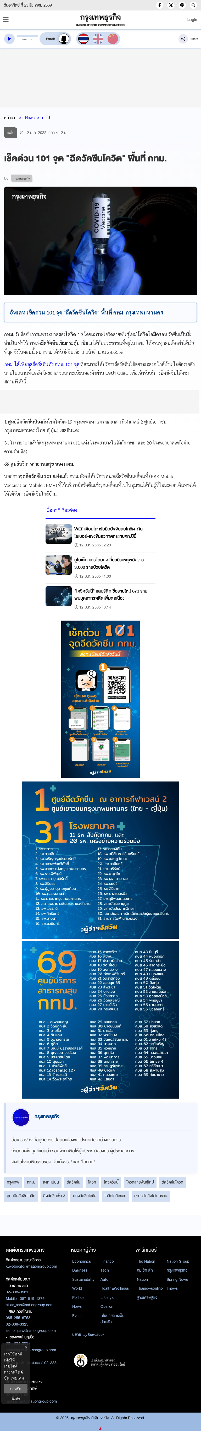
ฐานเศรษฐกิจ (147, 1297)
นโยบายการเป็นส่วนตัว (112, 1319)
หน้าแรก (10, 117)
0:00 (25, 39)
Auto (104, 1279)
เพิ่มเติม (17, 1378)
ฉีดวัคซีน (73, 1182)
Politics (78, 1297)
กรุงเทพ (13, 1182)
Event (77, 1315)
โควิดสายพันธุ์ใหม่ (140, 1182)
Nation (142, 1279)
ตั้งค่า (16, 1398)
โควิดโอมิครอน (115, 1195)
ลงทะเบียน (51, 1182)
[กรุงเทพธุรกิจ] (100, 19)
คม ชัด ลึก (145, 1270)
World (77, 1288)
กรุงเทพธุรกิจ (177, 1270)
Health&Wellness (114, 1288)
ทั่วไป (46, 117)
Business (79, 1270)
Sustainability (83, 1279)
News (30, 117)
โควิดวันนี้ (111, 1182)
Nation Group (178, 1261)
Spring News (177, 1279)
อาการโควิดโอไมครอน (150, 1195)
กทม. (31, 1182)
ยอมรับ (15, 1388)
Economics (81, 1261)
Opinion (106, 1306)
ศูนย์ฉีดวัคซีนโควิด (21, 1195)
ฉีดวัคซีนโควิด (172, 1182)
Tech (104, 1270)
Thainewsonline (150, 1288)
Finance (107, 1261)
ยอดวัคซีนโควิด (85, 1195)
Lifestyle (107, 1297)
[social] (159, 5)
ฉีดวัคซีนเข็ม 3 (54, 1195)
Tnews (172, 1288)
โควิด (92, 1182)
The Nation (146, 1261)
